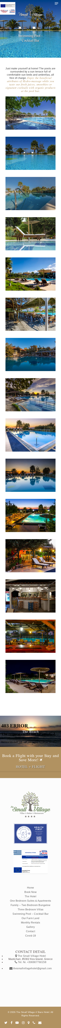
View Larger (31, 110)
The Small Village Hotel (31, 956)
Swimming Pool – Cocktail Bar (30, 914)
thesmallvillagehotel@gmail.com (32, 968)
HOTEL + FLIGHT (30, 766)
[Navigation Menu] (56, 3)
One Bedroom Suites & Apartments (30, 900)
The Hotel (30, 896)
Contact (30, 931)
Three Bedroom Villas (30, 909)
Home (30, 887)
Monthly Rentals (30, 922)
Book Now (30, 892)
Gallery (30, 927)
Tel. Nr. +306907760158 (31, 962)
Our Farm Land (30, 918)
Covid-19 (30, 935)
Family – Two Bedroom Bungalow (31, 905)
